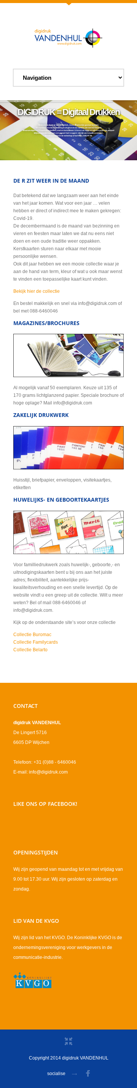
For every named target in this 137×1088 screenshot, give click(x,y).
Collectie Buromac (32, 634)
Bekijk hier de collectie (36, 291)
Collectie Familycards (35, 642)
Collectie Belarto (30, 649)
